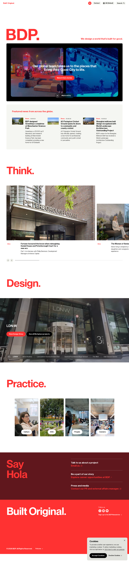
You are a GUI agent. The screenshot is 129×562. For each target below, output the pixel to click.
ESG (52, 432)
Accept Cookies (98, 555)
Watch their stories (64, 78)
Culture (26, 432)
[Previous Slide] (8, 260)
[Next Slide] (11, 260)
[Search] (124, 3)
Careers (102, 432)
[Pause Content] (57, 95)
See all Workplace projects (39, 334)
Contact (97, 3)
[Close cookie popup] (124, 540)
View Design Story (16, 334)
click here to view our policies (114, 549)
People (77, 432)
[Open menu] (89, 3)
